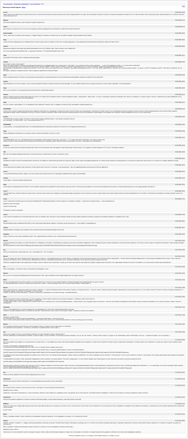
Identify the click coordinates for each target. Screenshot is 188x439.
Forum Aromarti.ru (8, 4)
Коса (23, 7)
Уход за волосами (35, 4)
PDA (183, 6)
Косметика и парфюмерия (21, 4)
